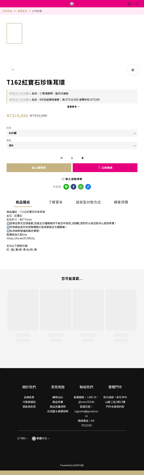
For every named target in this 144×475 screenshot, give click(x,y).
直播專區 (22, 10)
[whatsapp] (81, 187)
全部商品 (8, 10)
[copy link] (88, 187)
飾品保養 (57, 402)
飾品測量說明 (58, 406)
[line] (66, 187)
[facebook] (73, 187)
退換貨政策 (29, 406)
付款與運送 (29, 402)
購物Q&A (57, 397)
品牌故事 (29, 397)
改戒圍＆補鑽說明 (57, 411)
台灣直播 (37, 10)
